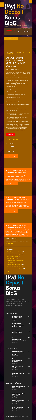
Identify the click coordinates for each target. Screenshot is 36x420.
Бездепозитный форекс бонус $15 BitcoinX (18, 401)
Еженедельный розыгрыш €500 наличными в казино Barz (19, 339)
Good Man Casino (13, 139)
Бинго (28, 31)
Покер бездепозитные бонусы (14, 264)
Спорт (23, 31)
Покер (18, 31)
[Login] (30, 1)
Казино (19, 28)
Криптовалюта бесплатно (13, 262)
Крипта (12, 34)
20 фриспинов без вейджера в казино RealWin (17, 318)
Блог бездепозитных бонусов (14, 254)
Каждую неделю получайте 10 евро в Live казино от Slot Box (18, 325)
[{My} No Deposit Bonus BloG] (18, 297)
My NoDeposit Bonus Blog (12, 416)
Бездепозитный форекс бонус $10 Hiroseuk (18, 408)
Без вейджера (26, 28)
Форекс (7, 34)
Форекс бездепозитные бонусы (15, 269)
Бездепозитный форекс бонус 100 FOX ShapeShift (18, 394)
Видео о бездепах (11, 258)
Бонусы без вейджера (12, 256)
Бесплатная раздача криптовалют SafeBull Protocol (18, 353)
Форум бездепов (11, 271)
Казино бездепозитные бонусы (15, 260)
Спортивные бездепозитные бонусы (16, 266)
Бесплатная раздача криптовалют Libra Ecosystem (17, 360)
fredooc (18, 52)
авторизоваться (10, 243)
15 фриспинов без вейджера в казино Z (17, 331)
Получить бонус (10, 135)
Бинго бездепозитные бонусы (14, 252)
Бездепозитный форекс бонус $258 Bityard (18, 386)
